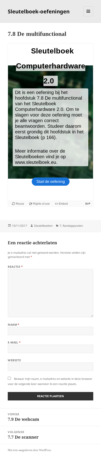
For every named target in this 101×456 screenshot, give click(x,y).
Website (14, 360)
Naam (13, 325)
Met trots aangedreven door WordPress (29, 450)
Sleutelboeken (43, 226)
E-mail (14, 342)
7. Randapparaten (71, 226)
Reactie (15, 267)
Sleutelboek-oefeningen (39, 11)
